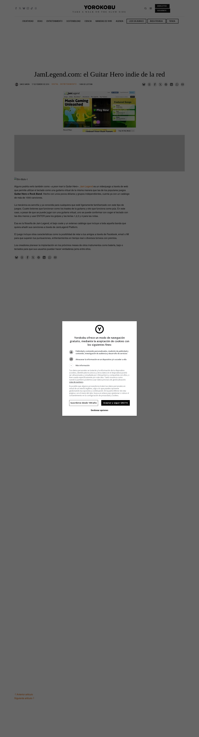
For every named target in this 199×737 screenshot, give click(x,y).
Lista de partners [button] (76, 382)
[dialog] (99, 368)
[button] (99, 365)
